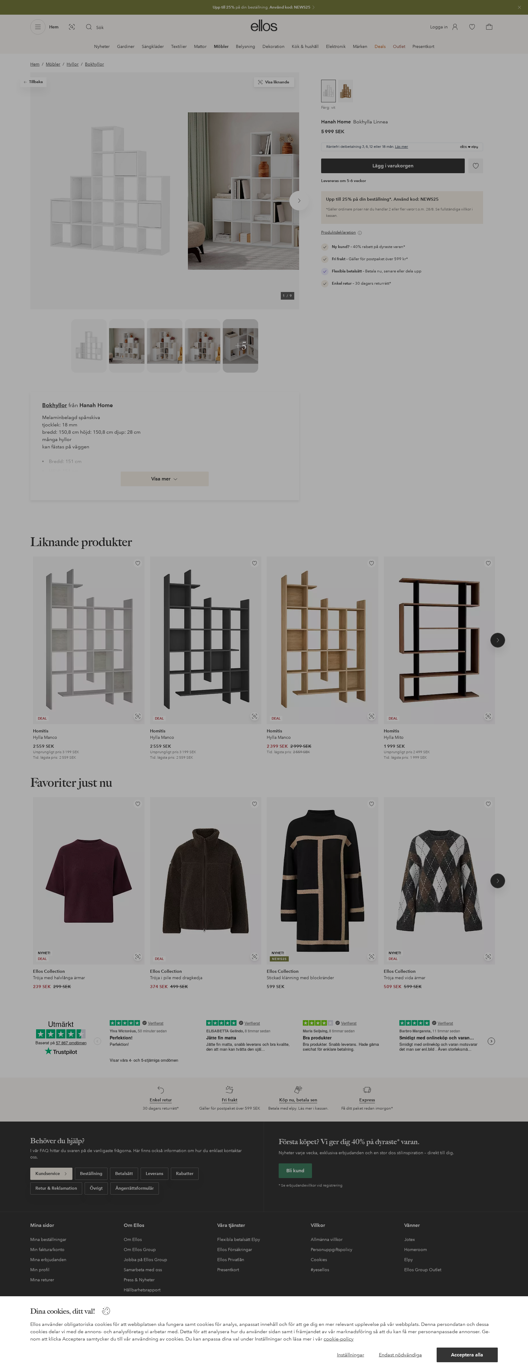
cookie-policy (339, 1339)
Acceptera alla (467, 1355)
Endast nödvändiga (400, 1355)
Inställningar (350, 1355)
